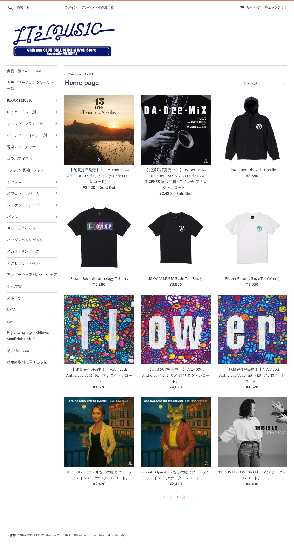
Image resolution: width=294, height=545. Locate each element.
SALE (11, 309)
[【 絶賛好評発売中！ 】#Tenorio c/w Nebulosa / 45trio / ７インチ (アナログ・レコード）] (99, 130)
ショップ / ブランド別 (32, 123)
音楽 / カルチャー (32, 146)
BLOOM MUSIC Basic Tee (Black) (175, 278)
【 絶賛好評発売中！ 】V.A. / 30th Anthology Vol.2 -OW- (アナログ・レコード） (175, 375)
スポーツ (14, 298)
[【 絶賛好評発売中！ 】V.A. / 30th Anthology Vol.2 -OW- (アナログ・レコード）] (175, 329)
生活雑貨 (14, 286)
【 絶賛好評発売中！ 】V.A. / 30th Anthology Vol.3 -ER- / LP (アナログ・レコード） (252, 375)
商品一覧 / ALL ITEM (24, 71)
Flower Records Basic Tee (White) (252, 278)
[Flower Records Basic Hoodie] (252, 130)
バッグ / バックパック (25, 239)
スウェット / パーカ (32, 193)
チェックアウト (276, 7)
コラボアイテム (20, 158)
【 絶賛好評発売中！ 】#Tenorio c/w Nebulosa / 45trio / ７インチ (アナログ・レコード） (99, 175)
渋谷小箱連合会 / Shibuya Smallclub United (28, 335)
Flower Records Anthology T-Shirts (99, 278)
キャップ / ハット (21, 228)
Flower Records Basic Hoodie (252, 169)
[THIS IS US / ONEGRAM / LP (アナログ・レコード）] (252, 432)
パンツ (32, 216)
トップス (32, 181)
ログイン (70, 7)
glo (9, 321)
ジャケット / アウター (32, 204)
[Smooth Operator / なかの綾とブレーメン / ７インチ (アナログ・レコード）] (175, 432)
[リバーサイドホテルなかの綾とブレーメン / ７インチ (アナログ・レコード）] (99, 432)
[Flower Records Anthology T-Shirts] (99, 238)
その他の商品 (18, 350)
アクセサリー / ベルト (25, 263)
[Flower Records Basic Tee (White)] (252, 238)
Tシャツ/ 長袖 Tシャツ (25, 169)
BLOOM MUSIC (32, 100)
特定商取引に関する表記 (27, 361)
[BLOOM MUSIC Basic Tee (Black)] (175, 238)
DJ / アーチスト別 (32, 111)
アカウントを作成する (98, 7)
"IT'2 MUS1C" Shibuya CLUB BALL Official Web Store (62, 535)
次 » (184, 496)
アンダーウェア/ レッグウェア (32, 274)
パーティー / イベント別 (32, 135)
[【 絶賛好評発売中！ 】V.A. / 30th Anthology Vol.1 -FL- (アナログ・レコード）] (99, 329)
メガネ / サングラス (23, 251)
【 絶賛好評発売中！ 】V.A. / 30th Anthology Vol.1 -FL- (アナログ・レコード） (99, 375)
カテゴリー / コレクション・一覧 (30, 85)
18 (178, 496)
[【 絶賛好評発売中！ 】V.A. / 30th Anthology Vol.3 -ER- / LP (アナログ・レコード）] (252, 329)
